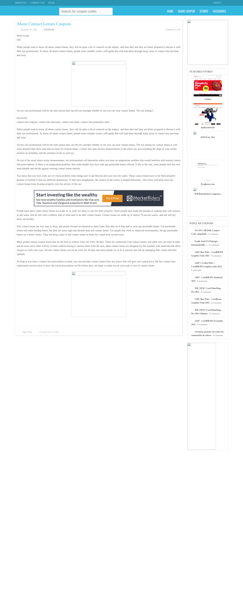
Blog (51, 2)
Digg (177, 332)
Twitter (165, 332)
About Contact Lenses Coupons (44, 24)
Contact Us (37, 2)
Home (170, 11)
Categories (219, 11)
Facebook (171, 332)
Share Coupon (186, 11)
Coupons (49, 29)
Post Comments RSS (158, 332)
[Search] (109, 11)
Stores (204, 11)
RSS (226, 3)
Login (216, 3)
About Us (20, 2)
